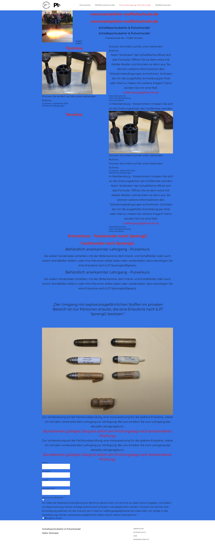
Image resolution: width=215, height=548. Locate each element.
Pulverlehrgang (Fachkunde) (135, 5)
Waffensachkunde (105, 5)
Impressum (138, 529)
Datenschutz (139, 532)
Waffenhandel (163, 5)
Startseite (85, 5)
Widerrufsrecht (141, 539)
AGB (135, 536)
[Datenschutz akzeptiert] (43, 500)
